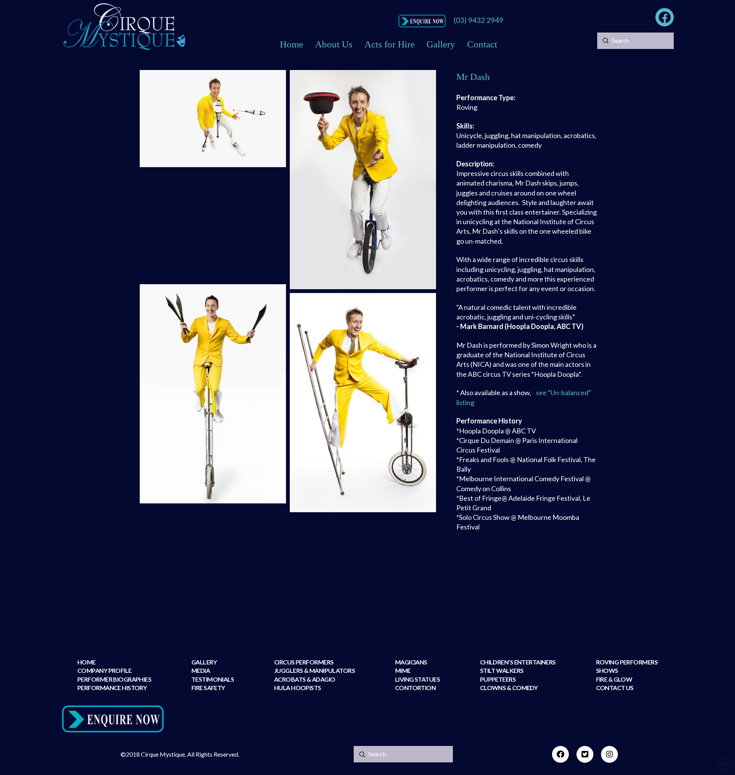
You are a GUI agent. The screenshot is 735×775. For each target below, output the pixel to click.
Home (86, 662)
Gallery (204, 662)
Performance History (112, 687)
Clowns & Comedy (509, 687)
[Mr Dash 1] (213, 118)
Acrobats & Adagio (304, 679)
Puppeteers (498, 679)
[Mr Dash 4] (213, 393)
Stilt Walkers (502, 670)
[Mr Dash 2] (363, 179)
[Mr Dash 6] (213, 562)
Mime (403, 670)
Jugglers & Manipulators (314, 670)
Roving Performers (627, 662)
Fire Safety (208, 687)
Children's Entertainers (518, 662)
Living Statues (417, 679)
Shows (607, 670)
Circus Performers (303, 662)
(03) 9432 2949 (478, 20)
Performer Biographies (114, 679)
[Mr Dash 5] (363, 402)
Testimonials (212, 679)
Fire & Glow (614, 679)
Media (200, 670)
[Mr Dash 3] (213, 225)
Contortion (415, 687)
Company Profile (104, 670)
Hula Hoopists (297, 687)
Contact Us (615, 687)
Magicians (411, 662)
